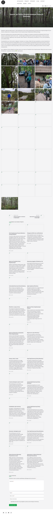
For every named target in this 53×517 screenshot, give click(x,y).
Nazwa (11, 492)
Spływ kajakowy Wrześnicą (32, 286)
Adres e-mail (12, 495)
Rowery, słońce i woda (13, 358)
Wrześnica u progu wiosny (14, 307)
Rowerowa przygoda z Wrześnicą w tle (35, 261)
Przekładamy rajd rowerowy (15, 406)
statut (29, 3)
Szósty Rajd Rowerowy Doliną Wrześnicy (17, 286)
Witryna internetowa (13, 498)
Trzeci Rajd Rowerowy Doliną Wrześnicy (35, 431)
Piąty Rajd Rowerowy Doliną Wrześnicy (35, 358)
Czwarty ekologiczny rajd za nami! (16, 382)
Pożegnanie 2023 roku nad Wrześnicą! (35, 233)
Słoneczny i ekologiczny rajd (15, 431)
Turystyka (26, 20)
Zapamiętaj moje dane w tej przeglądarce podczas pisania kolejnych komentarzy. (25, 501)
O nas (37, 1)
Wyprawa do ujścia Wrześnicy (33, 332)
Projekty (27, 1)
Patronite (32, 1)
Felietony (19, 3)
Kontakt (42, 1)
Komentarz (12, 481)
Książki (24, 3)
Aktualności (20, 1)
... (30, 319)
